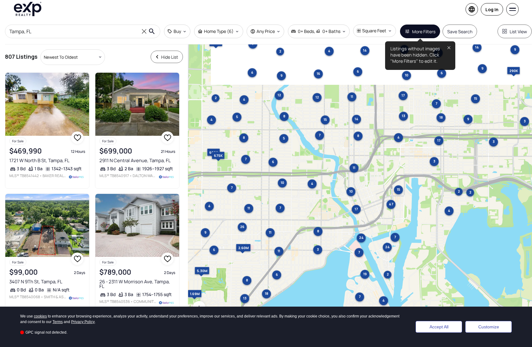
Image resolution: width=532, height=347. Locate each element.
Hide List (169, 57)
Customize (488, 326)
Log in (491, 9)
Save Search (459, 31)
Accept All (439, 326)
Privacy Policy (83, 322)
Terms (57, 322)
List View (518, 31)
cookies (40, 316)
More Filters (423, 31)
